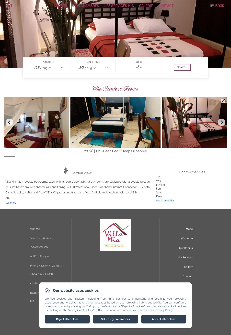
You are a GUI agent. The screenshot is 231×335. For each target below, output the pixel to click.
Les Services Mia (119, 6)
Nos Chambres (86, 6)
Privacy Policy (164, 310)
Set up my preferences (115, 319)
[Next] (221, 122)
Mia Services (185, 257)
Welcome (187, 238)
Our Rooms (186, 248)
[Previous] (9, 122)
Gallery (188, 267)
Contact (166, 6)
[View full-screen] (223, 101)
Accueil (61, 6)
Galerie (146, 6)
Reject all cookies (67, 319)
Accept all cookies (164, 319)
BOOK (219, 6)
